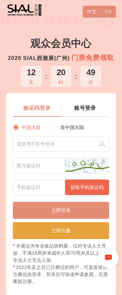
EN (108, 11)
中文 (92, 11)
